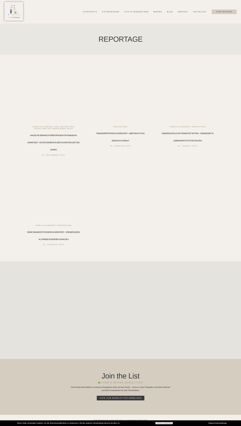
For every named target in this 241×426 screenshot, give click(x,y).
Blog (170, 12)
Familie (37, 127)
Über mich (66, 129)
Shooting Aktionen (46, 129)
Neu (57, 127)
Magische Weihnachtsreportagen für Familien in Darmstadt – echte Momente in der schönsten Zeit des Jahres (53, 142)
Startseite (90, 12)
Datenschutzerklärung (217, 423)
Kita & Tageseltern (136, 12)
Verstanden (164, 423)
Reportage (67, 127)
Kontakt (183, 12)
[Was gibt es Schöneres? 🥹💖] (187, 313)
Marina (157, 12)
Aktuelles (199, 12)
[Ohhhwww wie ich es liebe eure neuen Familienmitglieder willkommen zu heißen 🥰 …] (54, 313)
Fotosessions (110, 12)
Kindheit (48, 127)
